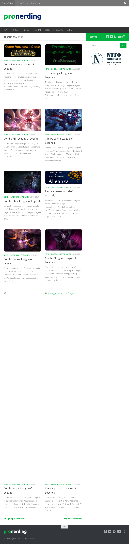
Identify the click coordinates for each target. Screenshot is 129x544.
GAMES (26, 30)
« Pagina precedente (14, 518)
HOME (6, 30)
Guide (18, 60)
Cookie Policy (22, 3)
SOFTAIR (38, 30)
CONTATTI (71, 30)
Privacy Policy (7, 3)
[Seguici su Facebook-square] (107, 36)
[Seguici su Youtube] (119, 36)
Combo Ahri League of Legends (22, 138)
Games (12, 60)
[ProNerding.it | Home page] (22, 16)
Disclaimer (35, 3)
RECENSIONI (58, 30)
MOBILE (15, 30)
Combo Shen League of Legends (22, 201)
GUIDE (47, 30)
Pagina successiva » (72, 518)
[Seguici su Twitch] (115, 36)
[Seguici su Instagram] (123, 36)
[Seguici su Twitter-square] (111, 36)
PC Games (26, 60)
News (6, 60)
